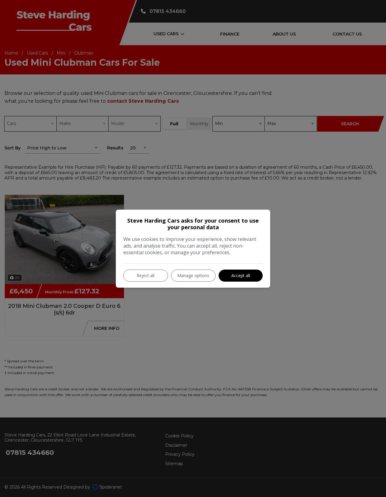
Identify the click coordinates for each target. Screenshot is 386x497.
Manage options (193, 275)
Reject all (145, 275)
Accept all (240, 275)
